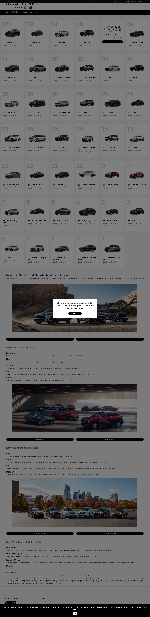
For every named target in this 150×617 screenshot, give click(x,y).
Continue (75, 313)
